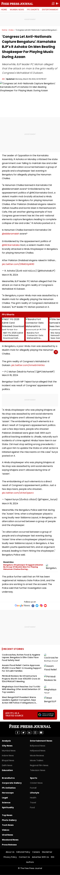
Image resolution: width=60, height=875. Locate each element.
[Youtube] (45, 605)
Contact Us (24, 857)
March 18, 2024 (10, 274)
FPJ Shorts (33, 9)
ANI (3, 79)
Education (7, 770)
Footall (33, 787)
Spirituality (8, 807)
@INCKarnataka (11, 245)
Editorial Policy (23, 852)
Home (4, 9)
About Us (10, 852)
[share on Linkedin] (29, 732)
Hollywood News (37, 750)
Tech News (8, 825)
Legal (5, 797)
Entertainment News (41, 740)
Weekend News (10, 839)
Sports (33, 778)
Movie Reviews (37, 755)
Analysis (6, 740)
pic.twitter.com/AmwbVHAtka (28, 365)
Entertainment (50, 9)
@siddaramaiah (10, 233)
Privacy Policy (10, 857)
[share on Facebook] (17, 732)
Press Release (9, 844)
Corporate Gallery (12, 783)
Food (32, 807)
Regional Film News (39, 765)
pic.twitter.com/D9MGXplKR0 (18, 264)
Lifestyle (34, 792)
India (11, 30)
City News (7, 745)
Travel (33, 802)
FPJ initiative (9, 787)
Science (6, 802)
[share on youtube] (41, 732)
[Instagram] (41, 605)
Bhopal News (8, 760)
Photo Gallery (9, 820)
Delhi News (7, 765)
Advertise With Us (40, 857)
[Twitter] (37, 605)
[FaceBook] (32, 605)
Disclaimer (47, 852)
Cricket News (36, 783)
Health (33, 797)
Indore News (8, 755)
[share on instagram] (35, 732)
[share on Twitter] (23, 732)
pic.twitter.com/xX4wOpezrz (18, 492)
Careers (36, 852)
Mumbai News (17, 9)
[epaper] (53, 3)
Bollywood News (37, 745)
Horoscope (8, 792)
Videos (5, 830)
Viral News (7, 834)
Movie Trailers (36, 760)
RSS (52, 857)
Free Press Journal (17, 3)
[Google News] (22, 605)
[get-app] (57, 3)
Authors (30, 862)
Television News (37, 770)
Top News (7, 815)
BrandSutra (8, 778)
